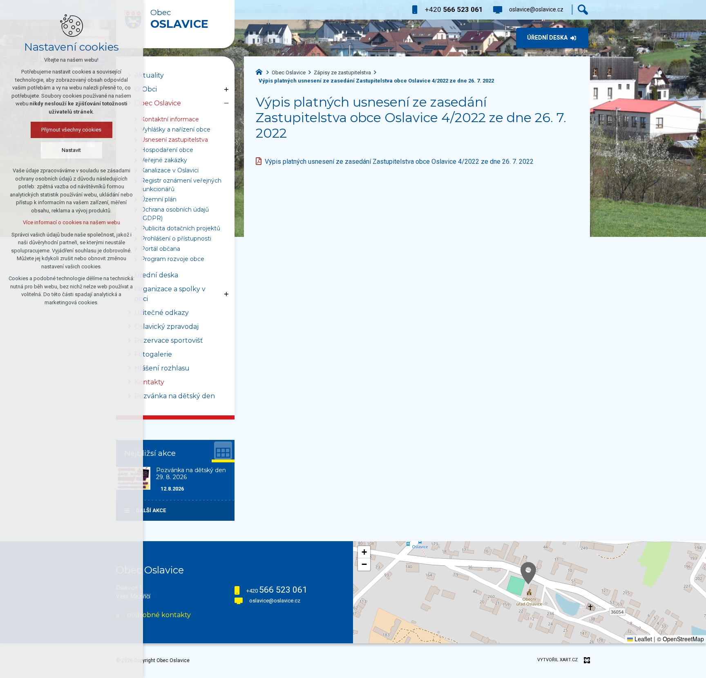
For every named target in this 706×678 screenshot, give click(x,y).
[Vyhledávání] (583, 9)
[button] (528, 573)
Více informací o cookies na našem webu (71, 222)
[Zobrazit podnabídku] (226, 89)
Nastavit (71, 150)
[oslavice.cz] (261, 71)
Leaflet (642, 639)
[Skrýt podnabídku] (226, 103)
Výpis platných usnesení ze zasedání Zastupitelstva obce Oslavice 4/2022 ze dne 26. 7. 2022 (399, 161)
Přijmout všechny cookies (72, 130)
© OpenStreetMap (680, 639)
